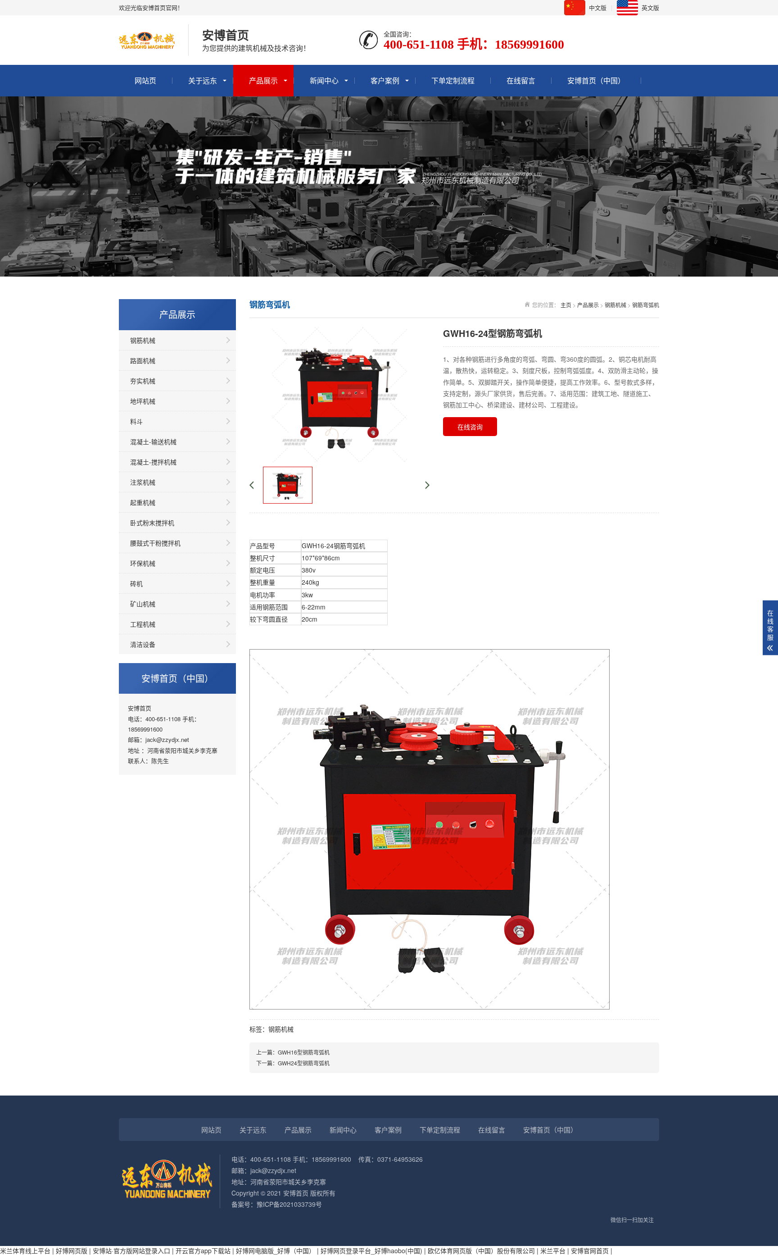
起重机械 (142, 502)
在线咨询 (470, 426)
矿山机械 (142, 603)
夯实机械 (142, 380)
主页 (566, 305)
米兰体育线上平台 (25, 1250)
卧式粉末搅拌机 (152, 522)
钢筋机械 (142, 340)
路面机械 (142, 360)
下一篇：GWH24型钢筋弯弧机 (293, 1063)
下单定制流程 (453, 80)
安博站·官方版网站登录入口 (131, 1250)
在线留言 (521, 80)
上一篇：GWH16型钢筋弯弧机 (293, 1052)
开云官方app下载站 (203, 1250)
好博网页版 (71, 1250)
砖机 (136, 583)
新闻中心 (324, 80)
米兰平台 (552, 1250)
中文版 (597, 7)
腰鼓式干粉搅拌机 (155, 542)
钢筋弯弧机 (645, 305)
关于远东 (202, 80)
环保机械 (142, 563)
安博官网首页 (590, 1250)
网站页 (145, 80)
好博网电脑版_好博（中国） (275, 1250)
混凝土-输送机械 (153, 441)
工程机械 (142, 623)
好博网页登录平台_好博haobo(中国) (371, 1250)
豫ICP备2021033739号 (289, 1204)
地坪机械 (142, 400)
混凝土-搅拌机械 (153, 461)
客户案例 (385, 80)
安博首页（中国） (596, 80)
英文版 (650, 7)
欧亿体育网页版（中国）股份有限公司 (481, 1250)
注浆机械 (142, 482)
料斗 (136, 421)
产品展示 (263, 80)
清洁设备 (142, 644)
